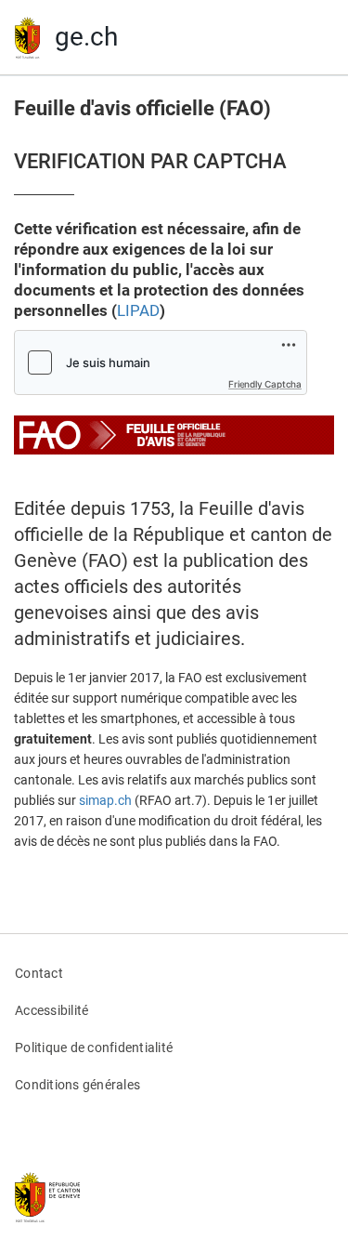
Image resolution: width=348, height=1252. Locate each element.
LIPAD (138, 310)
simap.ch (105, 800)
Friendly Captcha (265, 383)
